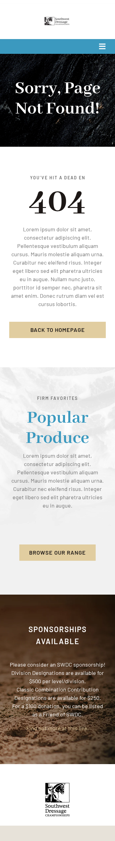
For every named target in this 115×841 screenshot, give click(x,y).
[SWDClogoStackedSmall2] (57, 785)
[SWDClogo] (57, 19)
